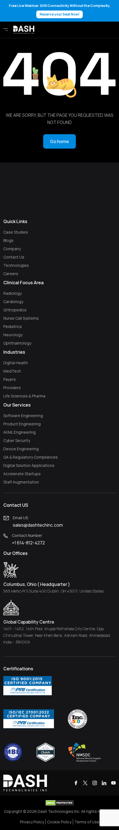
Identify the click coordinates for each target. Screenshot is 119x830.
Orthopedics (15, 309)
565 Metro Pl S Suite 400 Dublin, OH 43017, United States (53, 591)
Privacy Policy (32, 821)
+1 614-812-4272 (28, 543)
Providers (12, 387)
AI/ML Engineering (19, 432)
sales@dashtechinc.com (38, 525)
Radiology (12, 293)
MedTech (12, 371)
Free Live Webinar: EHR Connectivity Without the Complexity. (59, 10)
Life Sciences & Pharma (24, 396)
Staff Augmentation (21, 482)
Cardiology (13, 301)
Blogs (8, 240)
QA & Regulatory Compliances (30, 457)
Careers (10, 273)
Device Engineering (21, 448)
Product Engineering (22, 423)
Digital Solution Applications (29, 465)
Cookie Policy (59, 821)
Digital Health (15, 362)
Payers (9, 379)
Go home (59, 141)
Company (12, 248)
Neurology (12, 334)
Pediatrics (12, 326)
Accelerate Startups (22, 473)
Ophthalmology (17, 343)
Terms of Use (86, 821)
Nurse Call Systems (21, 318)
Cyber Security (16, 440)
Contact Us (13, 257)
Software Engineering (23, 415)
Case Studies (15, 232)
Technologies (16, 265)
